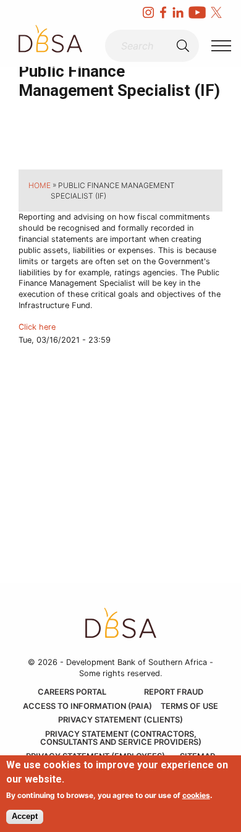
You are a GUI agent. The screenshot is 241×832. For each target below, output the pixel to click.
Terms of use (189, 707)
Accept (25, 816)
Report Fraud (173, 692)
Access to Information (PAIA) (87, 707)
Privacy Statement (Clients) (120, 720)
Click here (37, 327)
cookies (196, 795)
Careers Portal (72, 692)
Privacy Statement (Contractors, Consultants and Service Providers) (120, 739)
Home (39, 185)
